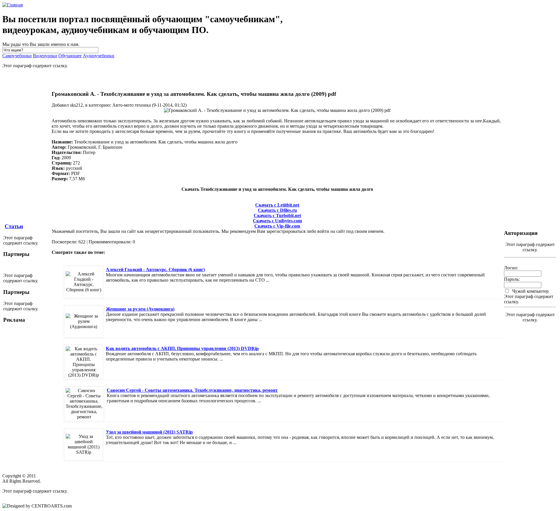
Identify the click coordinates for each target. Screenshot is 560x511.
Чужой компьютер (530, 291)
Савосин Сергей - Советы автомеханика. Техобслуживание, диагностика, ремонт (192, 390)
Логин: (511, 267)
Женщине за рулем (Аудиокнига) (140, 308)
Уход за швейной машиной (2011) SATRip (149, 431)
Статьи (14, 226)
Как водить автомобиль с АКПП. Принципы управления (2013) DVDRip (182, 348)
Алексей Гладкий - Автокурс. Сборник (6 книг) (155, 269)
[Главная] (12, 4)
